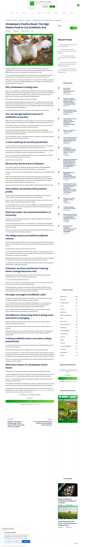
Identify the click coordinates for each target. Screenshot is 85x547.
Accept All (26, 541)
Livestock (39, 13)
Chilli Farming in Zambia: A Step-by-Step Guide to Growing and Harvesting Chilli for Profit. (70, 140)
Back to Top (76, 543)
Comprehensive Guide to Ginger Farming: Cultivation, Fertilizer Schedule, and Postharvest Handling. (70, 121)
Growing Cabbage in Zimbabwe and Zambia (69, 207)
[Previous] (67, 531)
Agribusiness (25, 13)
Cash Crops (63, 299)
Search (59, 25)
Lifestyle (62, 340)
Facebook (52, 390)
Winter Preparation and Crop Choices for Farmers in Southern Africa (70, 111)
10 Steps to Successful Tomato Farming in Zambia (69, 200)
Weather (64, 13)
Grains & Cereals (64, 333)
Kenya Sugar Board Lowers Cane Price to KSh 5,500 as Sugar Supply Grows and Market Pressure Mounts (67, 64)
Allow (52, 6)
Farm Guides (47, 13)
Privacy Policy (35, 404)
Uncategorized (63, 352)
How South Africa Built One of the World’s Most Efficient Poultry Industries (43, 423)
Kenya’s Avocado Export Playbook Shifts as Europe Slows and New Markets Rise (67, 57)
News (12, 13)
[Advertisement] (67, 261)
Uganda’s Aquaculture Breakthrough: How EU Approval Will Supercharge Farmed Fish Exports (16, 424)
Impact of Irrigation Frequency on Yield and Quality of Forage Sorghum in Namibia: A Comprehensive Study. (69, 101)
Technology (56, 13)
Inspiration (62, 336)
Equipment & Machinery (66, 315)
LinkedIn (45, 390)
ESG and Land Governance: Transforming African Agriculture (69, 90)
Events (17, 13)
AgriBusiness (16, 31)
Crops (31, 13)
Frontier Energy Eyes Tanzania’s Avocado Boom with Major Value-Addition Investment (67, 51)
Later (45, 6)
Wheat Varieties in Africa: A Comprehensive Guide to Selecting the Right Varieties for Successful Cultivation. (70, 217)
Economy (62, 309)
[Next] (69, 531)
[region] (17, 537)
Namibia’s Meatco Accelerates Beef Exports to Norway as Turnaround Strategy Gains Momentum (67, 70)
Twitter (41, 390)
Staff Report (8, 31)
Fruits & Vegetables (65, 330)
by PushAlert (32, 8)
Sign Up (29, 401)
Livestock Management (65, 346)
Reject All (17, 541)
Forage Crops (63, 327)
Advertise (72, 13)
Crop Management (64, 302)
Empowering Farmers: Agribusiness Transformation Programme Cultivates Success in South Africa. (69, 175)
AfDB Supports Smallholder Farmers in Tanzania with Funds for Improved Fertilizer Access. (69, 150)
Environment (63, 312)
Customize (8, 541)
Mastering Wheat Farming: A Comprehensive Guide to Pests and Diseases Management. (70, 228)
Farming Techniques (65, 324)
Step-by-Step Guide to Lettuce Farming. (69, 131)
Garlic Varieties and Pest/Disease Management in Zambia (67, 501)
